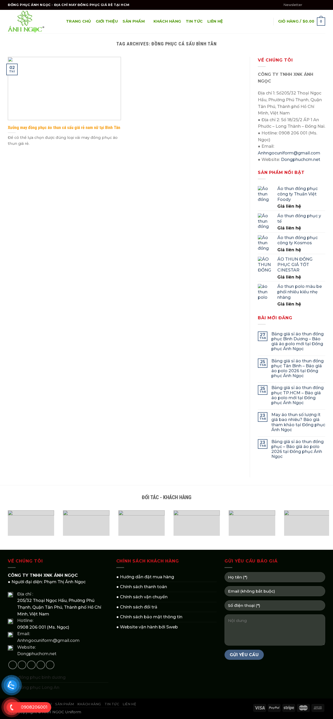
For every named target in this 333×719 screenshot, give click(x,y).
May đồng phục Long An (33, 687)
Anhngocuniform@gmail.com (289, 153)
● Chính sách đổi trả (136, 607)
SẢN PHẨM (134, 21)
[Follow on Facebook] (307, 5)
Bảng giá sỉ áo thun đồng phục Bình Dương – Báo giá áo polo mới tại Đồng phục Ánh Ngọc (297, 341)
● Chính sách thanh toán (141, 586)
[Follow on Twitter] (317, 5)
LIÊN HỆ (215, 21)
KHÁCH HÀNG (167, 21)
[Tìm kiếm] (267, 21)
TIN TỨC (194, 21)
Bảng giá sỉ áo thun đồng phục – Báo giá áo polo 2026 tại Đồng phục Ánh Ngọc (297, 449)
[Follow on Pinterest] (50, 665)
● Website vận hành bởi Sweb (147, 627)
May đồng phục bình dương (37, 677)
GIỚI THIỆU (107, 21)
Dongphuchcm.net (300, 159)
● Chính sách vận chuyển (142, 596)
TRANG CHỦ (78, 21)
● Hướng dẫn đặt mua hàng (145, 576)
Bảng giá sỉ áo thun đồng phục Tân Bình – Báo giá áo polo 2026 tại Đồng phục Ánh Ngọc (297, 368)
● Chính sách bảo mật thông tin (149, 616)
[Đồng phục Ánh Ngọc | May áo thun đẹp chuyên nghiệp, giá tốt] (33, 21)
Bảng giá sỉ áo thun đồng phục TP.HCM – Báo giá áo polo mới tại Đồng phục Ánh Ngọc (297, 395)
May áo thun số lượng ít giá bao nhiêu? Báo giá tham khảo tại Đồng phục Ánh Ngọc (298, 422)
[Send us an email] (322, 5)
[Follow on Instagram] (312, 5)
